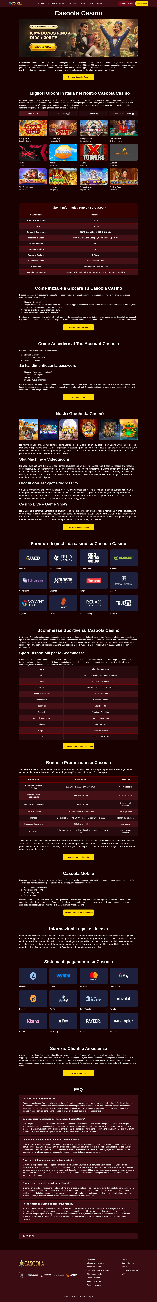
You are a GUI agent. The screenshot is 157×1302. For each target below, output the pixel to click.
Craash (92, 113)
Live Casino (62, 113)
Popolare (31, 113)
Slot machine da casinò (121, 113)
